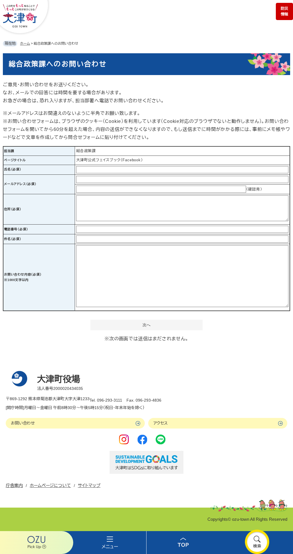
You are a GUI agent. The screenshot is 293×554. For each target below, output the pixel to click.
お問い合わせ (23, 423)
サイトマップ (89, 485)
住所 (12, 209)
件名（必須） (12, 239)
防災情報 (284, 11)
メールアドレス (20, 184)
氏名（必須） (12, 169)
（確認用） (254, 189)
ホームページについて (50, 485)
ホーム (25, 44)
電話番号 (16, 229)
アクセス (160, 423)
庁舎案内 (14, 485)
